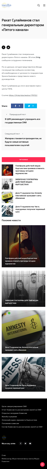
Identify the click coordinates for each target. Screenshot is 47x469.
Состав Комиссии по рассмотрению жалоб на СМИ (22, 427)
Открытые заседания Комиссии (14, 413)
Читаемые (23, 159)
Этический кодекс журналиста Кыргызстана (19, 420)
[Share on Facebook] (3, 47)
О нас (4, 455)
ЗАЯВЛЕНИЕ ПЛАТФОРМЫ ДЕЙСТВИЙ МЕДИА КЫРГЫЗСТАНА (26, 181)
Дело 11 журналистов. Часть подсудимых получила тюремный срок (30, 209)
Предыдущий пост (17, 114)
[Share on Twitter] (8, 47)
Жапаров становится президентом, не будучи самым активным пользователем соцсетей (23, 141)
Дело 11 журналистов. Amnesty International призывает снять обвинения (28, 195)
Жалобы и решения (9, 417)
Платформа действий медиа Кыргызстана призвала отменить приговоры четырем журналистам (21, 261)
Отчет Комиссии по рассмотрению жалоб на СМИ (21, 410)
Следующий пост (12, 134)
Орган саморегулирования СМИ (14, 406)
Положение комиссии (10, 423)
